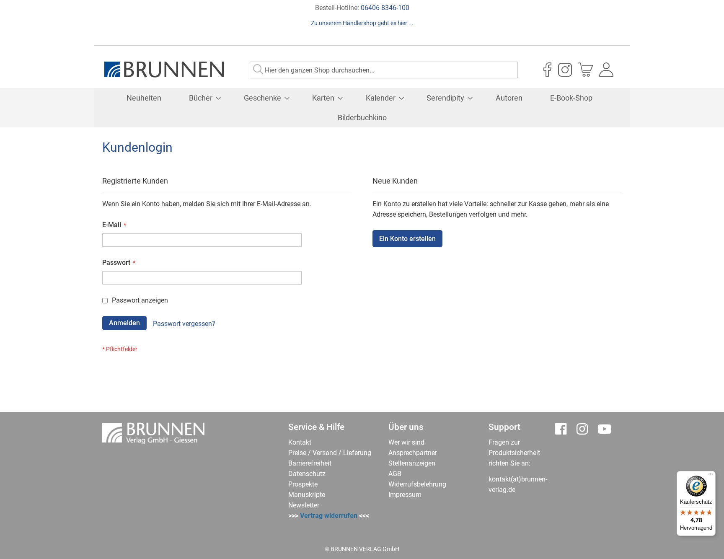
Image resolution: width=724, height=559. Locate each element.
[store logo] (164, 70)
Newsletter (303, 505)
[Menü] (711, 476)
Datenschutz (307, 474)
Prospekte (303, 484)
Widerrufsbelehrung (417, 484)
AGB (394, 474)
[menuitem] (144, 98)
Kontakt (299, 442)
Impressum (404, 495)
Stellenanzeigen (411, 463)
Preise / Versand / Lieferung (329, 453)
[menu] (362, 107)
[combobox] (384, 70)
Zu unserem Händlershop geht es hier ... (362, 23)
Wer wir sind (406, 442)
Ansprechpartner (412, 453)
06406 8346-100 (385, 8)
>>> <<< (328, 516)
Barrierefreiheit (309, 463)
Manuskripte (306, 495)
